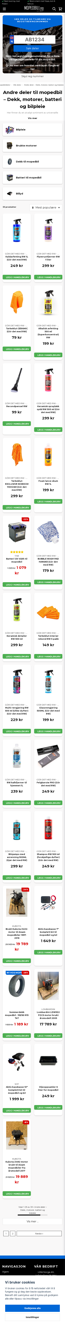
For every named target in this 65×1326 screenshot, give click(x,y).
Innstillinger (32, 1317)
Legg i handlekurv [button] (17, 731)
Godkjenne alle (32, 1308)
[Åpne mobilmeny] (4, 9)
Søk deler (32, 48)
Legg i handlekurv (17, 277)
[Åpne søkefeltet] (54, 8)
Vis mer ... (32, 1221)
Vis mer (32, 118)
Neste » (39, 1233)
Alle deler (17, 85)
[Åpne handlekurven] (60, 8)
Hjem (5, 1271)
